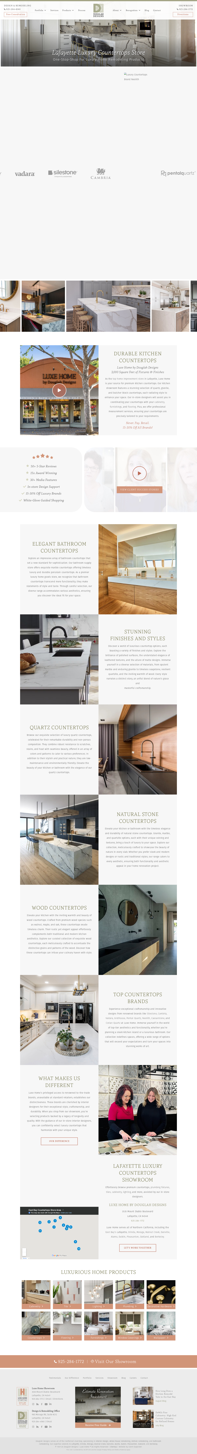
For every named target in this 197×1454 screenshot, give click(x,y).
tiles (108, 1192)
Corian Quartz (113, 1023)
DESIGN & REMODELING (17, 5)
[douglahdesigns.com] (98, 10)
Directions (183, 14)
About (116, 10)
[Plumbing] (129, 1295)
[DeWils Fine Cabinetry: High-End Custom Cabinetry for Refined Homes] (143, 1419)
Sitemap (113, 1447)
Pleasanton (133, 1237)
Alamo (114, 1237)
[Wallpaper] (161, 1326)
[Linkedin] (50, 1405)
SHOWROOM (186, 5)
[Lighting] (98, 1295)
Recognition (132, 10)
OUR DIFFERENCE (59, 1141)
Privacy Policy (107, 1450)
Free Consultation (15, 14)
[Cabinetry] (36, 1295)
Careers (133, 1378)
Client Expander (135, 1447)
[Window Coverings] (129, 1326)
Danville (165, 1232)
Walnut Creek (152, 1232)
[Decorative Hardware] (161, 1295)
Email (48, 1399)
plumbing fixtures (160, 1187)
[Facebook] (41, 1405)
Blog (147, 10)
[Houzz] (37, 1405)
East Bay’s (110, 1232)
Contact (157, 10)
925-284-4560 (13, 9)
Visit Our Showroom (115, 1361)
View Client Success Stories (139, 489)
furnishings (116, 407)
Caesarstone (157, 1018)
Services (54, 10)
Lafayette (75, 1444)
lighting (127, 1192)
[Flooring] (67, 1326)
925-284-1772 (186, 9)
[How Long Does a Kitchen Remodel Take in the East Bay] (143, 1396)
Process (82, 10)
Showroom (112, 1378)
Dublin (122, 1237)
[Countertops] (36, 1326)
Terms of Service (120, 1450)
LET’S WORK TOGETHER (137, 1247)
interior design (102, 1441)
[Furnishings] (98, 1326)
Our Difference (72, 1378)
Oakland (144, 1237)
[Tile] (67, 1295)
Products (66, 10)
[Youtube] (46, 1405)
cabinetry (159, 402)
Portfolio (39, 10)
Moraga (140, 1232)
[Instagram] (33, 1405)
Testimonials (55, 1378)
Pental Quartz (134, 1018)
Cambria (162, 1014)
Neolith (146, 1018)
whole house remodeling (120, 1441)
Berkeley (159, 1237)
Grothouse (119, 1018)
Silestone (152, 1014)
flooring (132, 407)
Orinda (131, 1232)
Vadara (109, 1018)
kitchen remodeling (140, 1441)
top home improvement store (128, 379)
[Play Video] (59, 391)
